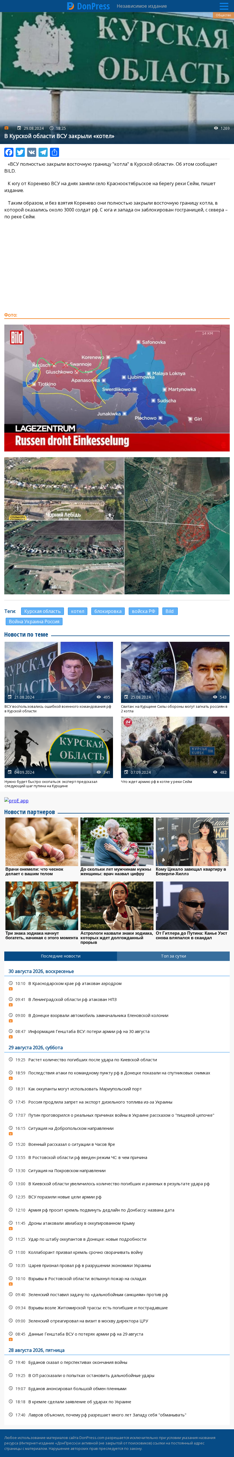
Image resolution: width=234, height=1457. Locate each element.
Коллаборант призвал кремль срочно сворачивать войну (117, 1252)
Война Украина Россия (34, 621)
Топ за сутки (173, 956)
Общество (223, 15)
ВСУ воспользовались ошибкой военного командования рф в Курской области (58, 677)
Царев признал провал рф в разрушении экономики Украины (117, 1265)
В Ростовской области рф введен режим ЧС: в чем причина (117, 1157)
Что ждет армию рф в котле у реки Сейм (175, 752)
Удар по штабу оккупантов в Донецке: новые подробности (117, 1239)
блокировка (108, 611)
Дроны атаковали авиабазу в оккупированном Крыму (117, 1224)
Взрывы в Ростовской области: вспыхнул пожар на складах (117, 1280)
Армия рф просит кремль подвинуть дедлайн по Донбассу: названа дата (117, 1210)
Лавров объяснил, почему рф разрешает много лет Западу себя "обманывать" (117, 1415)
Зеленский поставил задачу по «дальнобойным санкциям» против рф (117, 1294)
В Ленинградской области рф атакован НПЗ (117, 1001)
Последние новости (60, 956)
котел (77, 611)
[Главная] (70, 6)
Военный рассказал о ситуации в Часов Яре (117, 1144)
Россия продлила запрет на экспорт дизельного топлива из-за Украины (117, 1102)
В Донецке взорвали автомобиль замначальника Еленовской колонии (117, 1017)
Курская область (42, 611)
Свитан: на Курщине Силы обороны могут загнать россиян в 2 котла (175, 677)
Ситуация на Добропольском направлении (117, 1129)
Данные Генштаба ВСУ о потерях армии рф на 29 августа (117, 1335)
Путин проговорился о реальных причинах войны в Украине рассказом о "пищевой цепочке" (117, 1115)
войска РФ (143, 611)
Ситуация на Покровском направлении (117, 1170)
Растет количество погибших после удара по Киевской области (117, 1060)
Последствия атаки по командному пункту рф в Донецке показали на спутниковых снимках (117, 1074)
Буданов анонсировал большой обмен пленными (117, 1388)
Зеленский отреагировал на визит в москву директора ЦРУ (117, 1321)
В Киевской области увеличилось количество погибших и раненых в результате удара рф (117, 1184)
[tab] (60, 956)
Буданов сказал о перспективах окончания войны (117, 1362)
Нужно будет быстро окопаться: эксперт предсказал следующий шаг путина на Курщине (58, 752)
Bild (170, 611)
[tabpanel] (117, 1193)
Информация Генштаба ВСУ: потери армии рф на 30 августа (117, 1033)
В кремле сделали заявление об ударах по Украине (117, 1402)
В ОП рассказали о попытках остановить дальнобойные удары (117, 1375)
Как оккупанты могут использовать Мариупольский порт (117, 1089)
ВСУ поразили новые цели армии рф (117, 1197)
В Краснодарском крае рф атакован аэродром (117, 985)
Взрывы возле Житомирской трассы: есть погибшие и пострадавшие (117, 1308)
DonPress (93, 6)
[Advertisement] (117, 266)
